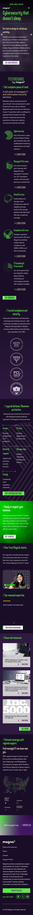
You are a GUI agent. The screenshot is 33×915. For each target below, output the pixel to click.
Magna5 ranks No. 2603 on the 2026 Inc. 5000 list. (16, 717)
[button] (28, 7)
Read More (25, 664)
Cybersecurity (19, 131)
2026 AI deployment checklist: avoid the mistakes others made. (16, 661)
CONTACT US (27, 825)
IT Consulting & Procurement (19, 265)
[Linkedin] (18, 897)
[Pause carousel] (14, 623)
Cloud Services (19, 194)
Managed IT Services (21, 161)
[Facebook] (27, 897)
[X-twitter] (23, 897)
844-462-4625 (16, 4)
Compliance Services (21, 230)
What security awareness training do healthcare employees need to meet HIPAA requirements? (16, 689)
